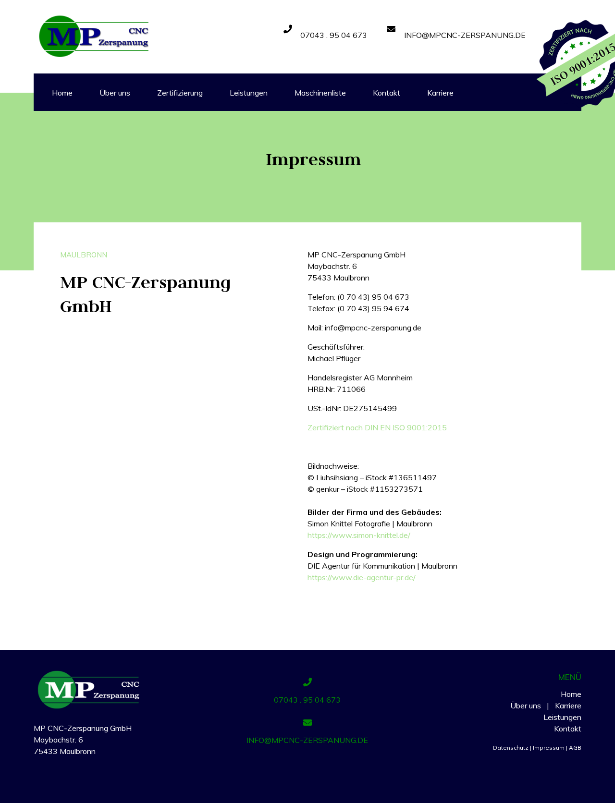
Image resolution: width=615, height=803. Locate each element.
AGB (575, 747)
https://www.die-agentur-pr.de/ (362, 577)
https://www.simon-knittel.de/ (359, 535)
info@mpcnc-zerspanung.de (465, 35)
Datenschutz (511, 747)
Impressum (550, 747)
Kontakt (567, 728)
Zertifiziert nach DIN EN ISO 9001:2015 (377, 427)
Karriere (568, 705)
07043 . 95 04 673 (333, 35)
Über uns (525, 705)
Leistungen (562, 717)
